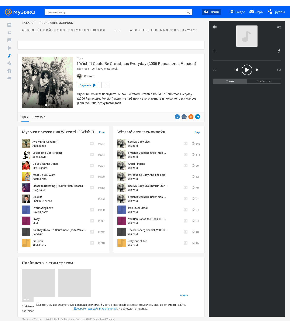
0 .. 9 (117, 30)
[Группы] (9, 63)
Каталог (28, 23)
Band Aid (37, 234)
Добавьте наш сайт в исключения (95, 308)
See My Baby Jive (139, 142)
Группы (279, 12)
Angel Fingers (136, 164)
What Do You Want (43, 175)
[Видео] (9, 48)
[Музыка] (9, 55)
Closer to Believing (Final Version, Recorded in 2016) (64, 186)
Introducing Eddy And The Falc (146, 175)
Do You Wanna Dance (45, 164)
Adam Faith (39, 179)
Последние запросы (56, 23)
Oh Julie (37, 197)
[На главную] (21, 12)
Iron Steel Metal (138, 208)
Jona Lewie (39, 157)
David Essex (40, 212)
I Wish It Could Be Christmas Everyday (151, 153)
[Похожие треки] (279, 51)
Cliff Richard (39, 168)
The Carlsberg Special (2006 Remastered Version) (158, 230)
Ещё (102, 132)
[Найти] (188, 12)
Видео (240, 12)
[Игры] (9, 78)
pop (24, 311)
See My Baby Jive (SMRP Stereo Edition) (153, 186)
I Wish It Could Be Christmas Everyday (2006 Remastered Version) (168, 197)
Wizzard (133, 146)
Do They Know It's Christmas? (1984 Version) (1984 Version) (69, 230)
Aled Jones (39, 146)
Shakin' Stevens (42, 201)
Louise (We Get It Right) (47, 153)
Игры (259, 12)
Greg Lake (38, 190)
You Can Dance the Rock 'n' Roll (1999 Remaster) (157, 219)
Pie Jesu (37, 241)
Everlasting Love (42, 208)
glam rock (83, 68)
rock (115, 68)
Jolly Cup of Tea (137, 241)
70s (92, 68)
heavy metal (103, 68)
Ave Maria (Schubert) (45, 142)
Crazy (36, 219)
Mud (35, 223)
